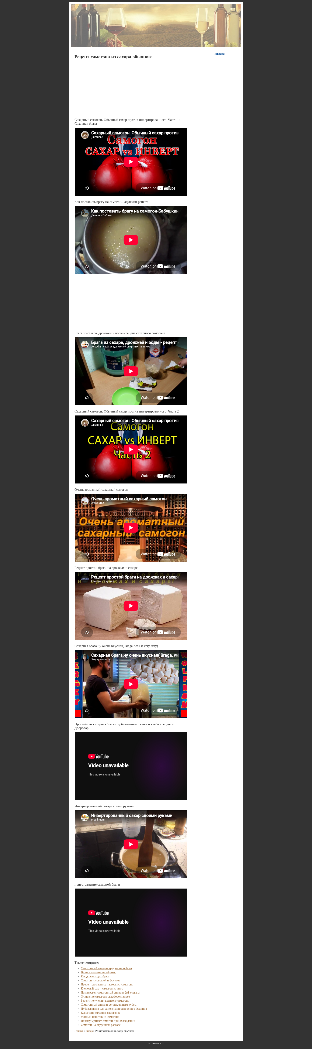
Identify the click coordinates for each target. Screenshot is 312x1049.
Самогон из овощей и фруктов (100, 980)
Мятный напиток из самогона (100, 1016)
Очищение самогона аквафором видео (105, 996)
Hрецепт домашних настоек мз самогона (107, 984)
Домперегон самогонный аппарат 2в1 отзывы (110, 992)
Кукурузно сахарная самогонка (100, 1012)
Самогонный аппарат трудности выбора (106, 968)
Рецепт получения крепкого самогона (105, 1000)
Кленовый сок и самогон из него (102, 988)
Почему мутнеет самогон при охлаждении (108, 1020)
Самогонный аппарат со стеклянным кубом (108, 1004)
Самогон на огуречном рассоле (101, 1024)
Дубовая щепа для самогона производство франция (114, 1008)
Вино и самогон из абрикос (98, 972)
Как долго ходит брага (95, 976)
